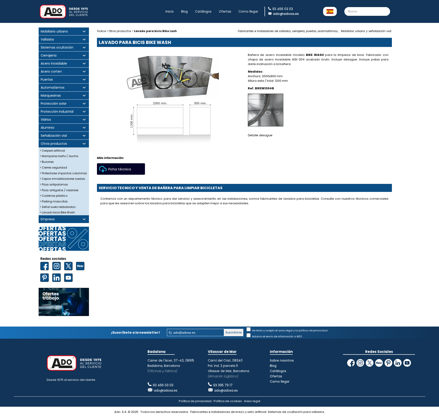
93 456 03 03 (163, 385)
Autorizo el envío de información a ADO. (276, 336)
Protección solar (54, 103)
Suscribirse (233, 332)
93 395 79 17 (223, 385)
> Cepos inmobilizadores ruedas (62, 179)
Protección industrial (57, 111)
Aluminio (47, 127)
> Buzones (47, 162)
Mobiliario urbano (54, 31)
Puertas (47, 79)
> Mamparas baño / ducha (59, 156)
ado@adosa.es (286, 13)
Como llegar (248, 11)
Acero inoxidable (54, 63)
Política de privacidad (195, 401)
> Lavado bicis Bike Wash (57, 212)
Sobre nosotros (282, 360)
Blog (184, 11)
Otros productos (54, 143)
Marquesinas (51, 95)
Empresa (48, 219)
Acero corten (51, 71)
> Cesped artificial (52, 151)
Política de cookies (228, 401)
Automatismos (52, 87)
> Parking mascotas (54, 201)
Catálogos (203, 11)
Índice (101, 31)
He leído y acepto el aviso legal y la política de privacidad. (289, 330)
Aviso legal (252, 401)
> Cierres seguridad (53, 167)
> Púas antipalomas (54, 184)
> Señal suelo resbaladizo (57, 207)
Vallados (47, 39)
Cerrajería (48, 55)
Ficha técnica (119, 169)
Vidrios (46, 119)
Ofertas (225, 11)
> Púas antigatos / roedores (59, 190)
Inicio (170, 11)
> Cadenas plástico (53, 196)
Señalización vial (54, 135)
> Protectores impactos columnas (63, 173)
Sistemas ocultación (57, 47)
